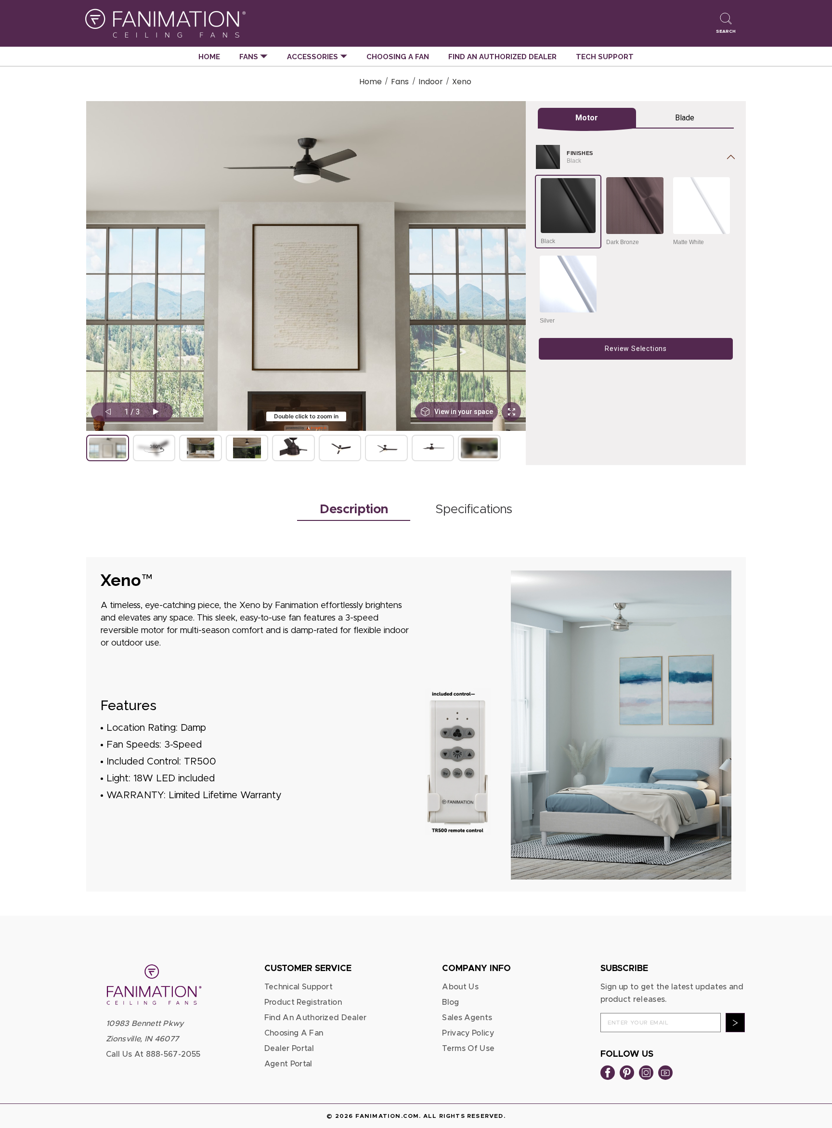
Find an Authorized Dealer (502, 56)
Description (354, 509)
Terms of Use (468, 1048)
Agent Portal (288, 1064)
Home (209, 56)
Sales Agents (467, 1018)
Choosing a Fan (397, 56)
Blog (450, 1002)
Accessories (313, 56)
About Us (460, 987)
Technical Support (298, 987)
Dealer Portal (289, 1048)
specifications (473, 509)
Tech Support (605, 56)
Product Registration (303, 1002)
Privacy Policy (468, 1033)
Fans (249, 56)
